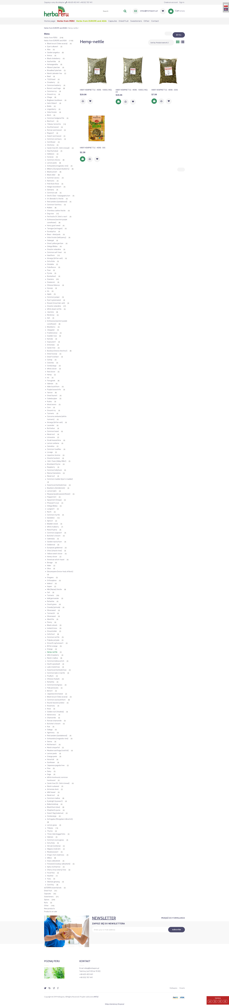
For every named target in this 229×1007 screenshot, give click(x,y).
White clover (52, 369)
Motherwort (51, 745)
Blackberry (51, 327)
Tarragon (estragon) (54, 229)
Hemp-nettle (52, 652)
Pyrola (49, 273)
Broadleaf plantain (54, 70)
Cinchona (50, 145)
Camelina (50, 446)
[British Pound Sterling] (225, 1001)
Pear (49, 270)
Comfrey (50, 885)
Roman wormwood (54, 130)
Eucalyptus (51, 232)
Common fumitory (54, 205)
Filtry (179, 35)
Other (46, 906)
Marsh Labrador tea (54, 73)
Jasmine (50, 312)
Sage (49, 774)
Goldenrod (51, 545)
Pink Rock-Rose (53, 184)
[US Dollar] (215, 1001)
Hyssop (50, 288)
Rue (48, 727)
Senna (49, 742)
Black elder (51, 175)
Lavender (50, 425)
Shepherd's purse (53, 810)
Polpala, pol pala (53, 640)
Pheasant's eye (53, 503)
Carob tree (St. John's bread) (58, 148)
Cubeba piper (52, 399)
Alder (49, 566)
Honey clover (52, 557)
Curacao (50, 157)
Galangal (50, 240)
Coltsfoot (51, 634)
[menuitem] (50, 21)
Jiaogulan (51, 330)
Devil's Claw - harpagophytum (58, 196)
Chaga (49, 97)
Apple (49, 294)
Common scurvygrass (55, 840)
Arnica (49, 56)
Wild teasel (51, 792)
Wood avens (51, 405)
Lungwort (51, 509)
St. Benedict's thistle (55, 199)
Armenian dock (53, 789)
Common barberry (54, 85)
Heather (50, 876)
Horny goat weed (53, 226)
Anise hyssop (52, 354)
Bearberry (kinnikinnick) (56, 488)
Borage (50, 563)
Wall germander (53, 598)
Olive (49, 569)
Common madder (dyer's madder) (60, 479)
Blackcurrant (52, 172)
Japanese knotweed (55, 694)
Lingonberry (51, 109)
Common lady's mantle (56, 673)
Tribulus (50, 828)
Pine (48, 768)
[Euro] (220, 1001)
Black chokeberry (53, 59)
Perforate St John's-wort (57, 217)
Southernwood (53, 127)
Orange (50, 649)
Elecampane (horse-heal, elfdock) (60, 572)
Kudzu (49, 402)
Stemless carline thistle (56, 211)
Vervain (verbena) (53, 846)
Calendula (51, 539)
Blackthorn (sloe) (53, 807)
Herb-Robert (52, 103)
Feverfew (51, 873)
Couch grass (52, 604)
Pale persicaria (52, 688)
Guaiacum (51, 282)
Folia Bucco (51, 267)
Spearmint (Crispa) (54, 500)
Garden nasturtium (54, 542)
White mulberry (53, 527)
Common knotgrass (54, 685)
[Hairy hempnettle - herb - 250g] (168, 70)
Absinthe (50, 619)
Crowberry (51, 82)
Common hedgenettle (55, 118)
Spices (46, 900)
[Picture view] (177, 42)
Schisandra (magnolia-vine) (57, 166)
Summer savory (53, 178)
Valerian (50, 384)
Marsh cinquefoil (53, 748)
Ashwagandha (52, 64)
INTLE (96, 997)
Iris (48, 291)
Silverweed (51, 610)
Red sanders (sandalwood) (57, 202)
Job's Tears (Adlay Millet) (56, 461)
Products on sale (50, 912)
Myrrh (49, 512)
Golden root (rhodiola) (55, 712)
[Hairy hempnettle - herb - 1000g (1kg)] (96, 70)
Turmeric (50, 413)
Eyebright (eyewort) (55, 801)
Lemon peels (52, 163)
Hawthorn (51, 255)
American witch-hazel (55, 560)
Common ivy (52, 91)
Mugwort (50, 133)
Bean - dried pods (53, 234)
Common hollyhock (54, 470)
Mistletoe (50, 315)
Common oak (52, 193)
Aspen (49, 586)
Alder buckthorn (53, 387)
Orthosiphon (52, 581)
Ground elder (52, 631)
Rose (49, 709)
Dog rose (50, 214)
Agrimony (51, 733)
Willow (49, 858)
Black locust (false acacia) (57, 44)
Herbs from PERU (50, 38)
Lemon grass (52, 825)
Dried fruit (48, 891)
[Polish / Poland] (226, 5)
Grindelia (50, 264)
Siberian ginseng (53, 882)
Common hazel (53, 431)
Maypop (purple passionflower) (58, 494)
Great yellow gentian (55, 243)
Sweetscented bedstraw (56, 485)
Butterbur (51, 428)
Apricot (50, 521)
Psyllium (50, 676)
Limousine (51, 437)
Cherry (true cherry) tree (56, 870)
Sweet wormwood (54, 136)
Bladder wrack (52, 524)
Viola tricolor (52, 112)
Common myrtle (53, 515)
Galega (49, 730)
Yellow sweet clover (54, 554)
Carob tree (51, 348)
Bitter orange (52, 646)
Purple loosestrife (54, 390)
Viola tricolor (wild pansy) (56, 237)
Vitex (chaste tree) (54, 551)
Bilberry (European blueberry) (58, 169)
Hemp (49, 375)
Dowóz (182, 988)
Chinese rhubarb (53, 679)
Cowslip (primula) (53, 607)
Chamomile (51, 718)
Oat (48, 592)
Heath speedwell (53, 664)
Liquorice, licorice (53, 455)
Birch (49, 115)
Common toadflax (54, 449)
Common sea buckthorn (56, 700)
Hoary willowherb (53, 861)
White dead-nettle (54, 309)
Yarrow (49, 393)
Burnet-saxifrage (54, 88)
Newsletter (104, 918)
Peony (49, 622)
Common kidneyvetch (55, 661)
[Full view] (182, 42)
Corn (49, 407)
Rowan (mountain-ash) (56, 303)
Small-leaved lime (54, 440)
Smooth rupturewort (55, 643)
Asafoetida (51, 61)
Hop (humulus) (52, 151)
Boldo (49, 106)
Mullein (49, 208)
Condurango (51, 366)
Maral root (51, 434)
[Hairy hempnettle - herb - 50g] (96, 128)
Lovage (50, 452)
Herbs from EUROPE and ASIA (55, 41)
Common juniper (53, 297)
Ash (48, 318)
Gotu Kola (51, 261)
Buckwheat (51, 276)
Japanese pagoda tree (56, 765)
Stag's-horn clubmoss (55, 855)
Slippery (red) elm (54, 849)
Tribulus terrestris (54, 124)
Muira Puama (52, 530)
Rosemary (51, 706)
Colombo (50, 363)
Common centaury (54, 139)
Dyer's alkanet (52, 47)
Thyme (50, 831)
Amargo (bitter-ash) (55, 258)
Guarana (50, 279)
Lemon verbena (53, 443)
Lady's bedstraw (53, 667)
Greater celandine (54, 249)
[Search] (125, 11)
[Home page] (56, 11)
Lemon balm (52, 491)
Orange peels (52, 756)
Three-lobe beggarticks (56, 834)
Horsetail (50, 759)
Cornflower (51, 142)
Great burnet (52, 396)
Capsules (47, 894)
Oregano (50, 578)
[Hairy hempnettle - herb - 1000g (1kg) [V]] (132, 70)
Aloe (48, 50)
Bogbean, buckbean (54, 100)
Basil (49, 76)
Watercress (51, 715)
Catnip (49, 360)
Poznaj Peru (52, 961)
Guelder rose (52, 336)
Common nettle (53, 637)
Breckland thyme (53, 464)
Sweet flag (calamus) (55, 813)
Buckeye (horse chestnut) (57, 351)
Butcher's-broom (53, 536)
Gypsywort (51, 342)
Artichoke (51, 345)
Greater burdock (53, 458)
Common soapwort (54, 533)
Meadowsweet (52, 852)
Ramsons (50, 181)
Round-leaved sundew (55, 703)
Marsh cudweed (53, 786)
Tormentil (51, 613)
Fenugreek (51, 381)
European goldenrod (54, 548)
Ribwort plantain (53, 67)
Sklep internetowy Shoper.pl (114, 1004)
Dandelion (51, 518)
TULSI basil (51, 79)
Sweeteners (49, 897)
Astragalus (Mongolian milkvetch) (60, 819)
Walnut (49, 583)
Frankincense (52, 333)
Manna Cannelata (53, 473)
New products (49, 909)
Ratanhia (50, 601)
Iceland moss (52, 628)
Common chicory (53, 160)
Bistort (50, 691)
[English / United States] (226, 9)
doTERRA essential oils (52, 888)
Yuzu (49, 879)
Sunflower (51, 762)
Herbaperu (173, 988)
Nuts (46, 903)
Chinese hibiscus (53, 285)
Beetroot (50, 121)
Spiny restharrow (53, 867)
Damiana (50, 190)
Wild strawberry (53, 655)
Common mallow (53, 798)
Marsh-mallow (52, 658)
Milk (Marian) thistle (54, 589)
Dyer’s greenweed (54, 300)
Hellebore (50, 154)
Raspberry (51, 467)
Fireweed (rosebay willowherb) (58, 864)
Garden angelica (53, 53)
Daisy (49, 771)
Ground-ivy (51, 94)
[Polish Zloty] (210, 1001)
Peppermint (51, 497)
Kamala (50, 339)
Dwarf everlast (53, 357)
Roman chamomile (54, 721)
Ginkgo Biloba (52, 246)
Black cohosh (52, 625)
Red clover (51, 372)
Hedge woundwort (54, 187)
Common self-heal (54, 252)
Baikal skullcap (52, 804)
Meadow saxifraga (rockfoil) (58, 751)
